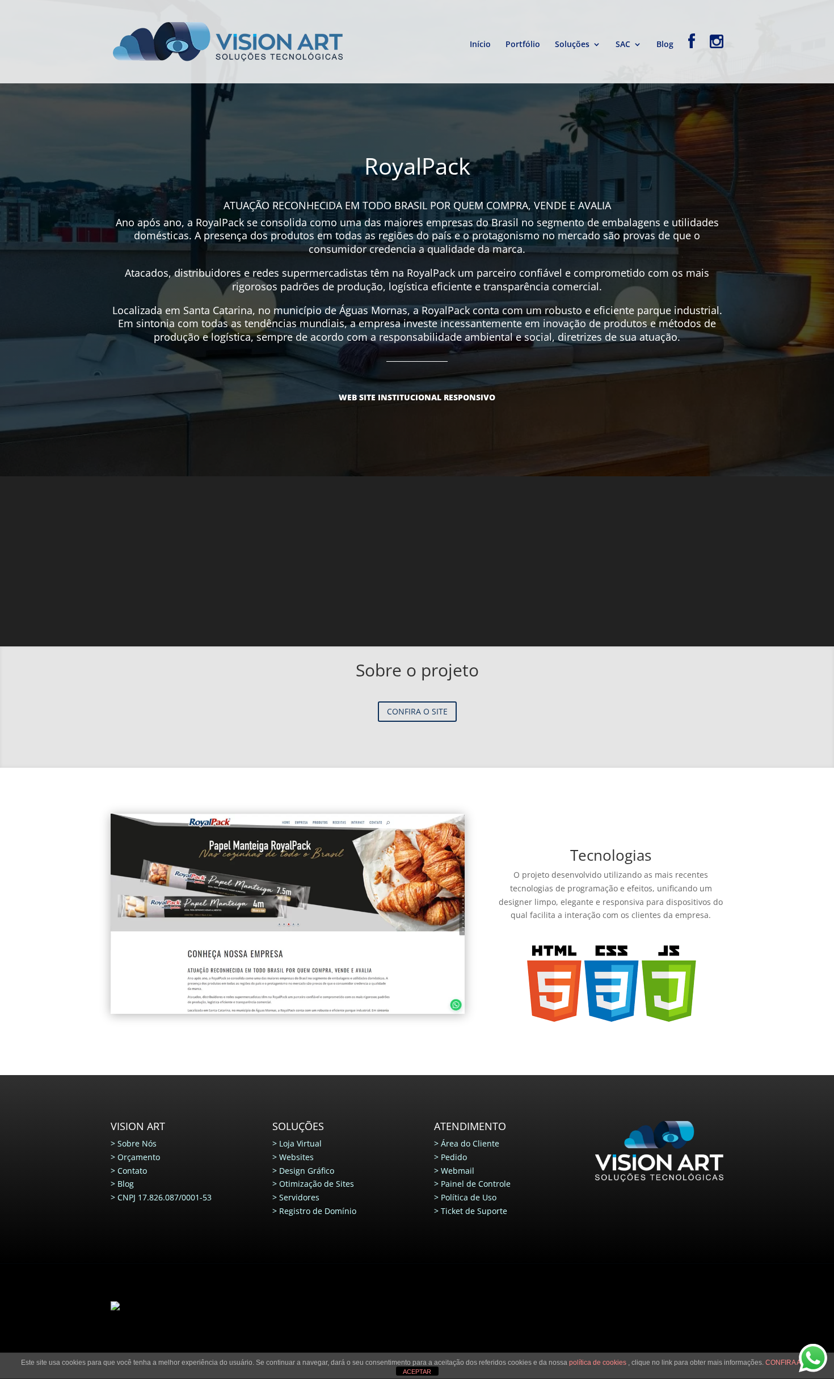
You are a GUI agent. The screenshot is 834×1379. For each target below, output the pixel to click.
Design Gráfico (306, 1170)
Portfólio (523, 44)
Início (480, 44)
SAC (623, 44)
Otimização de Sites (316, 1183)
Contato (132, 1170)
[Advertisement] (417, 561)
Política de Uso (468, 1197)
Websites (296, 1157)
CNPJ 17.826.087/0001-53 (164, 1197)
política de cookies (598, 1363)
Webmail (457, 1170)
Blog (664, 44)
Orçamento (138, 1157)
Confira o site (417, 711)
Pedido (454, 1157)
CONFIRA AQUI (789, 1363)
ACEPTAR (417, 1371)
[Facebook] (691, 58)
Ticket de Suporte (474, 1210)
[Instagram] (716, 58)
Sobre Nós (137, 1143)
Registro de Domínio (317, 1210)
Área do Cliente (470, 1143)
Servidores (299, 1197)
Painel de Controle (476, 1183)
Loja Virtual (300, 1143)
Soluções (572, 44)
